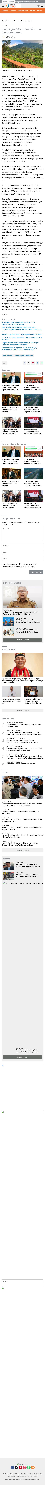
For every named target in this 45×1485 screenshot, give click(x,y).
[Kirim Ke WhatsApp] (41, 363)
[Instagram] (25, 1468)
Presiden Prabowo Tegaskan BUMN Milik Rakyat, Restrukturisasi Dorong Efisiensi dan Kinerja (19, 349)
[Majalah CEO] (13, 6)
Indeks (23, 1474)
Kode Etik (11, 1476)
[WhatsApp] (29, 1468)
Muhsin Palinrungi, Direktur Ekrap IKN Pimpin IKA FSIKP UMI (11, 701)
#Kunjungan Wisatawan (24, 356)
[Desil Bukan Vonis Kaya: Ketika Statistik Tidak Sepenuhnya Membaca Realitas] (11, 378)
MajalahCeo (9, 36)
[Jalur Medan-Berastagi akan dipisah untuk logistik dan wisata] (8, 866)
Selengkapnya (21, 639)
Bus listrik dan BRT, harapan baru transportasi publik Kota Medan (28, 875)
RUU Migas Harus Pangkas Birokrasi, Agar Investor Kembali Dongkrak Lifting (27, 621)
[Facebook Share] (24, 363)
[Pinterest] (20, 1468)
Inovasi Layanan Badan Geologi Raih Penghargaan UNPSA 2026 (20, 812)
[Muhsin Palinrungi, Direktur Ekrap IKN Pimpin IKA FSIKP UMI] (11, 691)
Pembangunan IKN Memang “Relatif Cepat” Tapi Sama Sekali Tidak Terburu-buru (24, 749)
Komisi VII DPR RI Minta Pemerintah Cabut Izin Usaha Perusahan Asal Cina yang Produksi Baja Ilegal (24, 733)
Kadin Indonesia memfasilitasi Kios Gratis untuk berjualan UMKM (24, 726)
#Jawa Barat (7, 356)
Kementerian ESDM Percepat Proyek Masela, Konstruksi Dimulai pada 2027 (22, 820)
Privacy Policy (22, 1476)
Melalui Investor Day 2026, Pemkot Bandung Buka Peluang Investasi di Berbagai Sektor (21, 613)
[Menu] (3, 6)
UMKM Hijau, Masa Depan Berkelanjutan (21, 764)
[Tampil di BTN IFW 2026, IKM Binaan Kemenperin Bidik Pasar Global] (8, 631)
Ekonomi (5, 25)
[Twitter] (16, 1468)
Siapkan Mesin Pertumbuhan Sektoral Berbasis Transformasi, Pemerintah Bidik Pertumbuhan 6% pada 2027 (22, 329)
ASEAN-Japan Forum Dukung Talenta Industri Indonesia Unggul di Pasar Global (22, 828)
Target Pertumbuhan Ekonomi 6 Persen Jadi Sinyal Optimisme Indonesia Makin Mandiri (20, 344)
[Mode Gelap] (38, 6)
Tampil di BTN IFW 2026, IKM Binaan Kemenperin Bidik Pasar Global (29, 631)
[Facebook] (12, 1468)
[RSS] (33, 1468)
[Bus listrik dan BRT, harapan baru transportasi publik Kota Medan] (8, 876)
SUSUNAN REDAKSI (35, 1474)
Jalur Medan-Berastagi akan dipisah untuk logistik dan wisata (28, 865)
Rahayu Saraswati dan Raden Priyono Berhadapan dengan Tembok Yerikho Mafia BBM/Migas (22, 741)
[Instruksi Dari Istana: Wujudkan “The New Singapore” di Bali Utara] (33, 400)
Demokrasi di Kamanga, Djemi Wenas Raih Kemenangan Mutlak (28, 1051)
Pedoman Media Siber (11, 1474)
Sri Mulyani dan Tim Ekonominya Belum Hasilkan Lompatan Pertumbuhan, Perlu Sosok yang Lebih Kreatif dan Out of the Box (24, 757)
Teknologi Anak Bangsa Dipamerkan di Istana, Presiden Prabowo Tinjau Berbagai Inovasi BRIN (22, 805)
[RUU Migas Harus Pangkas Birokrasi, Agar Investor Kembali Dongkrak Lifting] (8, 621)
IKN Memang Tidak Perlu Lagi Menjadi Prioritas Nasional (22, 334)
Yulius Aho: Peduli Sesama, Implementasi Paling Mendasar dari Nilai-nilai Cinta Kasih (33, 701)
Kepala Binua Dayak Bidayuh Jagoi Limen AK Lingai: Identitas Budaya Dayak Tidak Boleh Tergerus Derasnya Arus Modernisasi (22, 681)
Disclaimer (33, 1476)
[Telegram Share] (37, 363)
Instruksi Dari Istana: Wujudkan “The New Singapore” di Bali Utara (22, 338)
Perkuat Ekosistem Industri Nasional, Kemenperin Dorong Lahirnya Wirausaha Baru (22, 836)
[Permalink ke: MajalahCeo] (3, 37)
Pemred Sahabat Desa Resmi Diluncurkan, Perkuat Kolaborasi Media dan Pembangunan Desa (20, 844)
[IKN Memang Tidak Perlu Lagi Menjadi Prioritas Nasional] (11, 400)
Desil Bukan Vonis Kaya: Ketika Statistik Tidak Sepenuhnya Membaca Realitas (18, 323)
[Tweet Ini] (28, 363)
